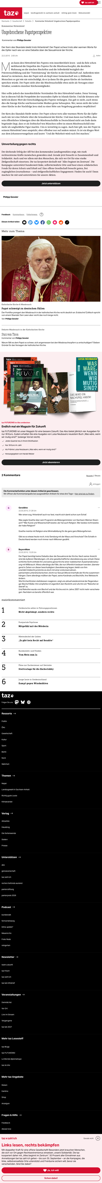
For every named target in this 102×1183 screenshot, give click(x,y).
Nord (4, 758)
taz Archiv (6, 1065)
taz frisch (6, 971)
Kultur (4, 739)
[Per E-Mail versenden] (24, 222)
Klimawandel (7, 802)
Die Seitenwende (9, 833)
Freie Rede (6, 939)
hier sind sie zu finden (84, 493)
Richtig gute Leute (9, 795)
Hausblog (6, 827)
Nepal (4, 783)
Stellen (5, 839)
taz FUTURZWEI (8, 1053)
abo (3, 865)
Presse (5, 845)
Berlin (4, 752)
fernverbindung (8, 921)
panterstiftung (8, 889)
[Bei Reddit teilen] (61, 222)
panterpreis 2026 (9, 895)
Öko (3, 727)
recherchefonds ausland (12, 883)
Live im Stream (8, 1014)
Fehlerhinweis (32, 214)
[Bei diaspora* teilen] (55, 222)
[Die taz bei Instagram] (29, 703)
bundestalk (6, 915)
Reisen (4, 1085)
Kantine (5, 1091)
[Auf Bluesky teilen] (36, 222)
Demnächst (7, 1002)
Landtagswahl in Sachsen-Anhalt (16, 789)
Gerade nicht (89, 1138)
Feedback (6, 1123)
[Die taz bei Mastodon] (17, 703)
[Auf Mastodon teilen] (30, 222)
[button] (99, 2)
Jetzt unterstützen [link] (51, 183)
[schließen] (97, 1138)
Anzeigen (6, 1103)
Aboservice (6, 1129)
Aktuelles (5, 821)
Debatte (28, 21)
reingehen (6, 945)
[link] (27, 13)
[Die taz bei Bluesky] (23, 703)
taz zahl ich (6, 877)
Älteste (97, 476)
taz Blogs (5, 1047)
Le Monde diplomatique (12, 1059)
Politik (4, 721)
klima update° (7, 927)
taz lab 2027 (7, 1027)
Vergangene (7, 1020)
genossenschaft (8, 871)
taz (8, 695)
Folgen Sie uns (7, 702)
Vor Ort (5, 1008)
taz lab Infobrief (8, 983)
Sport (4, 745)
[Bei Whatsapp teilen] (49, 222)
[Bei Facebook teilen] (43, 222)
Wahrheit (5, 764)
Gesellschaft (17, 21)
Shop (4, 1097)
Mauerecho (6, 933)
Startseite (5, 21)
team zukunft (7, 965)
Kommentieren (19, 214)
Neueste (89, 476)
